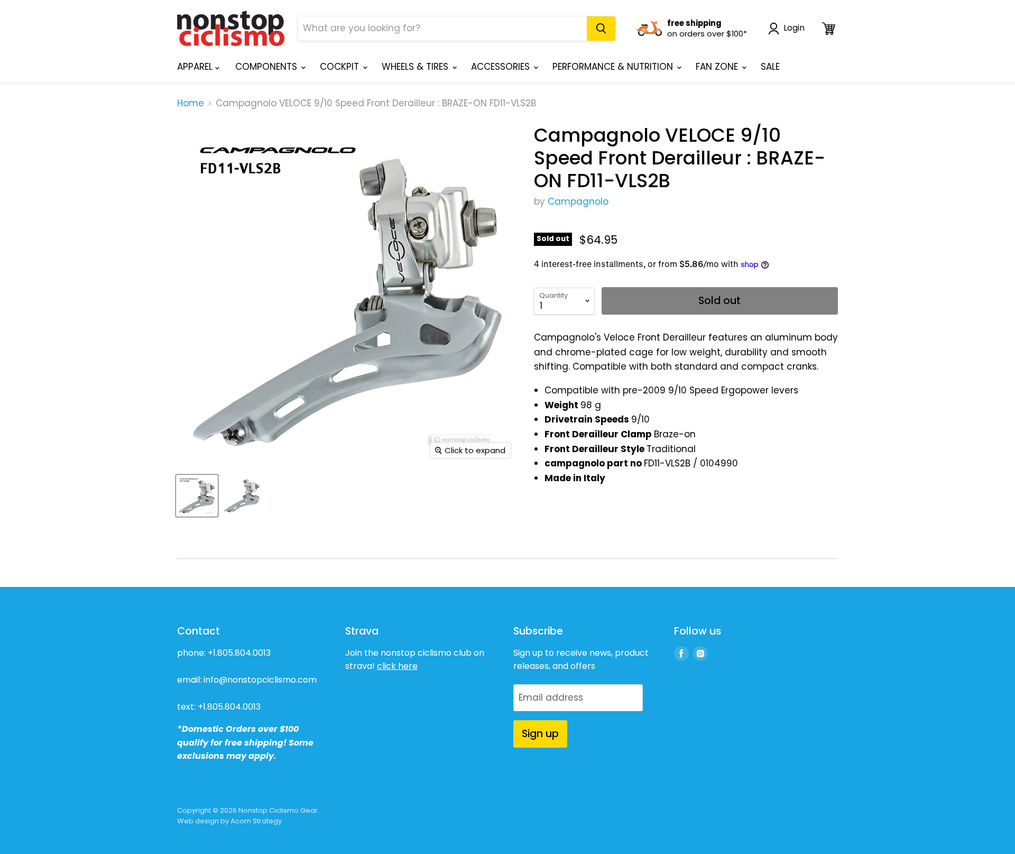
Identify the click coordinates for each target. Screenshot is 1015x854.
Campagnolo (578, 201)
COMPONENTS (267, 66)
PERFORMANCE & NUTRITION (614, 66)
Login (794, 28)
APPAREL (196, 66)
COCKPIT (341, 66)
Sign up (540, 734)
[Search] (601, 28)
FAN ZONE (718, 66)
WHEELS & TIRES (416, 66)
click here (397, 666)
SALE (770, 66)
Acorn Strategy (256, 821)
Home (190, 103)
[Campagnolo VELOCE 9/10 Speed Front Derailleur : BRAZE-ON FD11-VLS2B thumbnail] (197, 496)
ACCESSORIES (501, 66)
